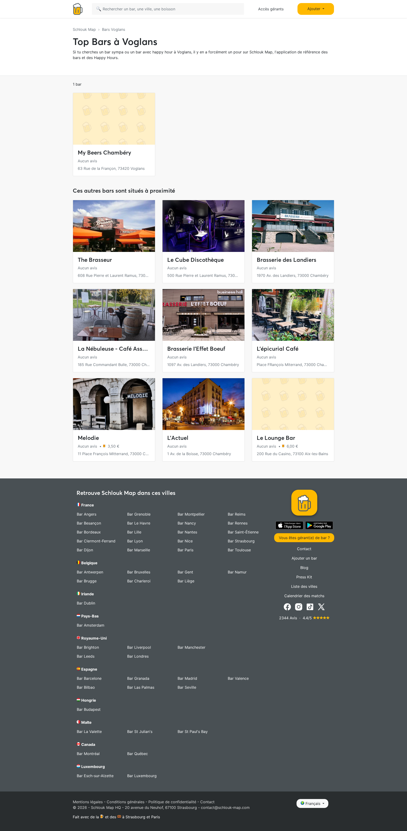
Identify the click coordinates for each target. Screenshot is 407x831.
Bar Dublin (86, 603)
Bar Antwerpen (90, 572)
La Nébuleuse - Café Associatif (118, 348)
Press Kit (304, 577)
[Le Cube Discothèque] (203, 226)
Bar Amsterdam (90, 625)
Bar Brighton (88, 647)
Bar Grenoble (139, 514)
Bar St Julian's (139, 731)
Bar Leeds (85, 656)
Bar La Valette (89, 731)
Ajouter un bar (304, 558)
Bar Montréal (88, 753)
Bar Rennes (238, 523)
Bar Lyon (135, 541)
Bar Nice (185, 541)
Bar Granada (138, 678)
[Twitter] (321, 606)
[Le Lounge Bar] (293, 404)
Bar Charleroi (139, 581)
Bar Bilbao (86, 687)
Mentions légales (88, 801)
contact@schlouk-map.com (225, 807)
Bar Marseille (138, 550)
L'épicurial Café (277, 348)
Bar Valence (238, 678)
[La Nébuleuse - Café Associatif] (114, 315)
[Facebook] (287, 606)
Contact (304, 548)
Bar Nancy (187, 523)
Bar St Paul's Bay (193, 731)
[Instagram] (298, 606)
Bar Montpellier (191, 514)
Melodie (88, 437)
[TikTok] (309, 606)
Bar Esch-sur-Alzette (95, 775)
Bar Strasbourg (241, 541)
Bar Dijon (85, 550)
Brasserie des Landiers (286, 259)
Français (313, 803)
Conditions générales (125, 801)
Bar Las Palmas (140, 687)
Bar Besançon (89, 523)
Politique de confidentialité (172, 801)
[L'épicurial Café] (293, 315)
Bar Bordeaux (89, 532)
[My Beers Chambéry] (114, 119)
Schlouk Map (84, 29)
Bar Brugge (87, 581)
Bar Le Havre (138, 523)
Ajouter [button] (314, 8)
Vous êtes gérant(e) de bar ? (304, 537)
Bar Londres (138, 656)
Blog (304, 567)
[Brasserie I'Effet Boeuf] (203, 315)
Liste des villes (304, 586)
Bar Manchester (191, 647)
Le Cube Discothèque (195, 259)
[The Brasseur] (114, 226)
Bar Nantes (187, 532)
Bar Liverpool (139, 647)
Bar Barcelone (89, 678)
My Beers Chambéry (104, 152)
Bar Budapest (89, 709)
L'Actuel (177, 437)
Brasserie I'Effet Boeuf (196, 348)
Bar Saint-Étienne (243, 532)
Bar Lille (134, 532)
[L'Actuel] (203, 404)
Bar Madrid (187, 678)
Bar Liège (186, 581)
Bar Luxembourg (142, 775)
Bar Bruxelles (138, 572)
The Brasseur (95, 259)
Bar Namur (237, 572)
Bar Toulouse (239, 550)
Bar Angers (86, 514)
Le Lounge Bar (276, 437)
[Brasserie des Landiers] (293, 226)
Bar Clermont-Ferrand (96, 541)
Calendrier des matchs (304, 595)
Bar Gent (185, 572)
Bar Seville (187, 687)
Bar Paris (185, 550)
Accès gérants (271, 9)
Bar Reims (236, 514)
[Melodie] (114, 404)
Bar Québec (137, 753)
